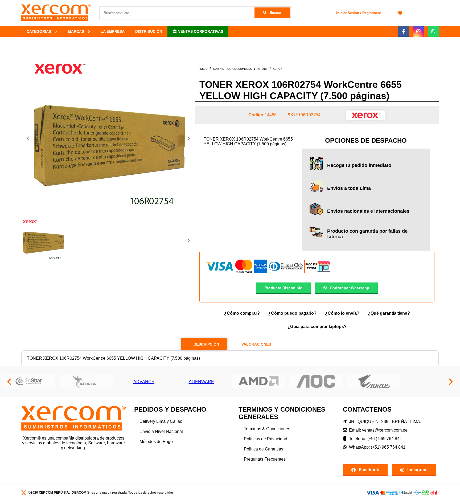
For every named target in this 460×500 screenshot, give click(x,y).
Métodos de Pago (156, 441)
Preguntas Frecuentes (265, 459)
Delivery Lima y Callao (160, 421)
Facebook (369, 470)
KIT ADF (262, 68)
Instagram (417, 470)
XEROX (277, 68)
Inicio (203, 68)
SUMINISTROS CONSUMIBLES (232, 68)
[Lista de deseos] (400, 13)
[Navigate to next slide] (188, 138)
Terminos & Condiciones (267, 429)
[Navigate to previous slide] (28, 138)
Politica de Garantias (263, 449)
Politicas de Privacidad (265, 439)
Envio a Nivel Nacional (161, 431)
